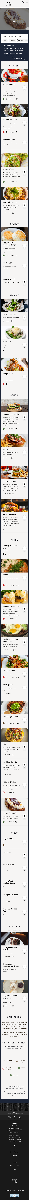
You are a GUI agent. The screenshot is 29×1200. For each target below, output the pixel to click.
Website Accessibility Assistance (14, 1190)
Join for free (19, 58)
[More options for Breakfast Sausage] (24, 898)
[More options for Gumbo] (24, 578)
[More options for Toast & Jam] (24, 266)
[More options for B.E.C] (24, 747)
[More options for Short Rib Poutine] (24, 205)
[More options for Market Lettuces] (24, 317)
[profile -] (23, 2)
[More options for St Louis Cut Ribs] (24, 122)
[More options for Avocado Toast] (24, 172)
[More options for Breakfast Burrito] (24, 765)
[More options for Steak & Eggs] (24, 688)
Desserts (12, 40)
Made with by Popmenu (12, 1113)
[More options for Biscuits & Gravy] (24, 785)
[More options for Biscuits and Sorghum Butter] (24, 246)
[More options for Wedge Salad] (24, 376)
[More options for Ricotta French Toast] (24, 816)
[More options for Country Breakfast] (24, 548)
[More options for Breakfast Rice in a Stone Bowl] (24, 642)
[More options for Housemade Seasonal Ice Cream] (24, 967)
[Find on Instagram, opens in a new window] (9, 1118)
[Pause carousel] (27, 28)
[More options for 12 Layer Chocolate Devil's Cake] (24, 950)
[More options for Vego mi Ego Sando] (24, 417)
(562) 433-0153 (14, 1132)
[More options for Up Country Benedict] (24, 609)
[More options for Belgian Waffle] (24, 841)
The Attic (14, 1180)
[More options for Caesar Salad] (24, 344)
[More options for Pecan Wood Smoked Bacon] (24, 884)
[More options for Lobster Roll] (24, 452)
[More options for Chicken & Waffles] (24, 719)
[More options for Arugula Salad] (24, 867)
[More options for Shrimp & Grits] (24, 673)
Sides (5, 40)
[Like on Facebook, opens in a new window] (14, 1118)
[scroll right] (26, 36)
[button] (14, 86)
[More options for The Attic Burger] (24, 484)
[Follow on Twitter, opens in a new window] (19, 1118)
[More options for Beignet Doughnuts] (24, 998)
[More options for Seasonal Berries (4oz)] (24, 912)
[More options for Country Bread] (24, 282)
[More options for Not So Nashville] (24, 517)
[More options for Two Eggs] (24, 855)
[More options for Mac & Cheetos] (24, 87)
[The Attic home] (8, 4)
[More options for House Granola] (24, 142)
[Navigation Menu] (27, 2)
